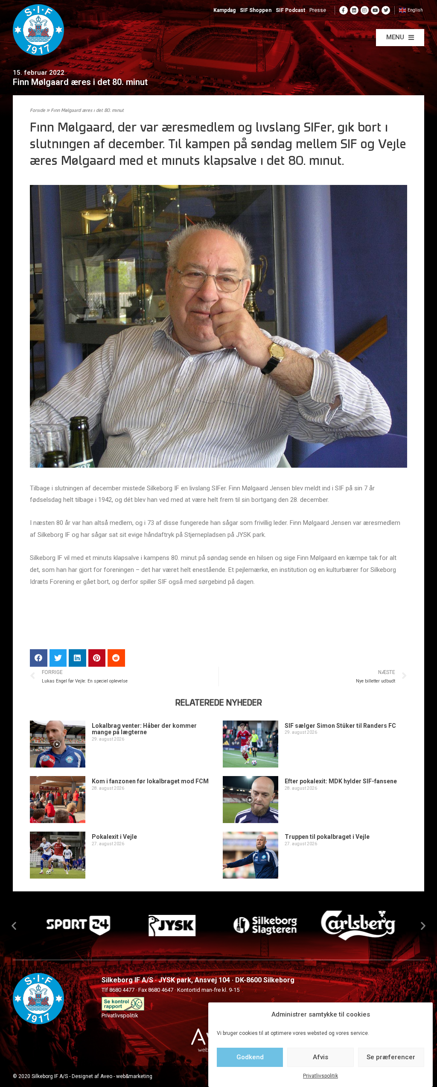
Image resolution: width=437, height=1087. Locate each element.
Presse (317, 10)
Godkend (250, 1057)
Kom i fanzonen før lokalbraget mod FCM (150, 781)
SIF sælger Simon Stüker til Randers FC (340, 725)
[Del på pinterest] (97, 658)
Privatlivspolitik (320, 1076)
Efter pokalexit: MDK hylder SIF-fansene (341, 781)
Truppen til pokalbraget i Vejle (327, 836)
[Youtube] (375, 10)
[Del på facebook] (38, 658)
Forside (37, 110)
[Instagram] (365, 10)
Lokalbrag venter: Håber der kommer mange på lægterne (144, 728)
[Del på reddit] (116, 658)
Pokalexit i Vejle (114, 836)
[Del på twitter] (58, 658)
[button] (400, 37)
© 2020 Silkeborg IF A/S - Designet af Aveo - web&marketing (82, 1076)
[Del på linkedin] (77, 658)
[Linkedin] (354, 10)
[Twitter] (386, 10)
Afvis (320, 1057)
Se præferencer (391, 1057)
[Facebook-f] (343, 10)
